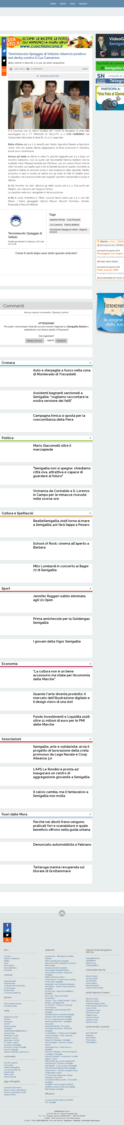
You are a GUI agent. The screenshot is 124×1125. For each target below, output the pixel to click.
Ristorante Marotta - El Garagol (57, 1026)
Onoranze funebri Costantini (56, 968)
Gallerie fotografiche (12, 1067)
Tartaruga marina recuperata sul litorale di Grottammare (58, 869)
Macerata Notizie (92, 985)
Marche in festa (92, 999)
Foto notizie (8, 1065)
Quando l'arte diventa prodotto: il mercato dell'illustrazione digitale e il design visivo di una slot (61, 698)
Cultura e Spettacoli (11, 958)
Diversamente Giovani (12, 1004)
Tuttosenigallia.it (92, 965)
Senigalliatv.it (91, 961)
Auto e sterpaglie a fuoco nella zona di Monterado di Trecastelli (62, 372)
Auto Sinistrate (91, 1033)
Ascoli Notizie (91, 981)
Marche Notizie (92, 976)
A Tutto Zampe (10, 988)
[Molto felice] (77, 263)
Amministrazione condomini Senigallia (59, 1014)
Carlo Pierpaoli (73, 220)
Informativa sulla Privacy (91, 1120)
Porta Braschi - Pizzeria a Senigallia (59, 1063)
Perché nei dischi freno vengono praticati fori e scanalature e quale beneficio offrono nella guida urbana (61, 826)
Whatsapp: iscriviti (11, 1035)
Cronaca (7, 956)
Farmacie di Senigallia (12, 1045)
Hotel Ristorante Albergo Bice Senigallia (60, 1068)
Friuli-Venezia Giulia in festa (96, 1006)
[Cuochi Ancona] (46, 47)
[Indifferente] (42, 263)
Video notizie (9, 1074)
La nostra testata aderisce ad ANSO (59, 1100)
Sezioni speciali (10, 1077)
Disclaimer (68, 1120)
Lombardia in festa (93, 1010)
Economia (8, 970)
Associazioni (9, 965)
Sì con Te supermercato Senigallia (58, 1019)
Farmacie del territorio (12, 1088)
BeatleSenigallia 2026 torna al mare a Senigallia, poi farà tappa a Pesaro (61, 523)
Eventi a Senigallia (11, 1050)
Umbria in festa (92, 1020)
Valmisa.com (91, 963)
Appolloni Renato (57, 220)
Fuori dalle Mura (10, 968)
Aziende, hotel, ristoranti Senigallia (58, 1017)
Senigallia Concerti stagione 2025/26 (59, 1084)
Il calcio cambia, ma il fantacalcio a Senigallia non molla (60, 794)
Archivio (7, 1019)
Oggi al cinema (10, 1095)
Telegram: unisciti (11, 1038)
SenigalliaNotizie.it (93, 958)
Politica (7, 961)
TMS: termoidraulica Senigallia (56, 961)
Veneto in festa (91, 1022)
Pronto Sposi (91, 1040)
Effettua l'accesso (34, 341)
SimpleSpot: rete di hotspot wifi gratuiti (59, 984)
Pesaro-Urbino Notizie (94, 988)
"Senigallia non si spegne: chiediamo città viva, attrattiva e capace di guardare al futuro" (62, 472)
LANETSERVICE (42, 1120)
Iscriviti (7, 1024)
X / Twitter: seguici (11, 1042)
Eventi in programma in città (15, 1092)
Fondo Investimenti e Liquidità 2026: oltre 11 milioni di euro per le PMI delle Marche (61, 720)
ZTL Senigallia (50, 1102)
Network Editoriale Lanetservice (16, 1052)
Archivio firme (9, 1033)
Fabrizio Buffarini (71, 225)
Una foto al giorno (11, 1063)
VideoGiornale (9, 983)
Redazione (8, 1022)
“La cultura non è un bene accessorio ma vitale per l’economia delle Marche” (61, 675)
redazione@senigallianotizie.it (15, 1031)
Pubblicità (76, 1120)
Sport (85, 69)
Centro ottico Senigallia (54, 982)
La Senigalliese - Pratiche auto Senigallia (60, 1033)
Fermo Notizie (91, 983)
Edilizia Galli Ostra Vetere (55, 977)
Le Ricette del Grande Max (14, 986)
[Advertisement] (110, 161)
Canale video (9, 1072)
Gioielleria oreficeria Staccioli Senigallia (60, 1087)
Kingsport (89, 1035)
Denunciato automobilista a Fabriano (62, 844)
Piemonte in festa (92, 1013)
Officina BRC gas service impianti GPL (60, 1061)
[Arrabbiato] (8, 263)
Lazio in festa (91, 1008)
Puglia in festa (91, 1015)
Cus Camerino (56, 225)
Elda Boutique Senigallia (54, 1089)
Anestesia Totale (10, 1006)
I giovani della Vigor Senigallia (57, 641)
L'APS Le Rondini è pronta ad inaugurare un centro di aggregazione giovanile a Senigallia (61, 773)
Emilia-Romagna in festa (95, 1003)
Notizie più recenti (11, 1017)
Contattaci (8, 1029)
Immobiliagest (91, 1042)
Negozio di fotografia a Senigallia (57, 1040)
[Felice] (60, 263)
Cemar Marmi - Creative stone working (60, 979)
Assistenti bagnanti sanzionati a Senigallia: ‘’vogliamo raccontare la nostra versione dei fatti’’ (60, 397)
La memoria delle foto (12, 993)
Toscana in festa (92, 1017)
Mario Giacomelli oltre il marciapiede (52, 447)
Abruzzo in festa (92, 1001)
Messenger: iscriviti (11, 1040)
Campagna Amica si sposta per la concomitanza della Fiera (59, 417)
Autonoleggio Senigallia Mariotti (57, 970)
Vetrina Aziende (10, 981)
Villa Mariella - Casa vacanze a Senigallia (61, 1066)
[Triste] (25, 263)
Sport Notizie (91, 1038)
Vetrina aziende (10, 1026)
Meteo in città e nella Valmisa (15, 1090)
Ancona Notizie (92, 978)
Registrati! (61, 341)
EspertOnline (9, 990)
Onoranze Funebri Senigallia (15, 1047)
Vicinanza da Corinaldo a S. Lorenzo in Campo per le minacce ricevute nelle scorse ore (61, 495)
